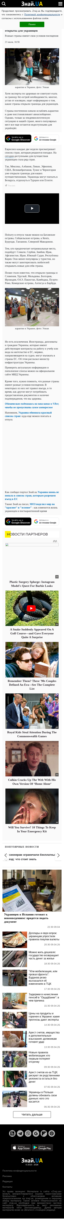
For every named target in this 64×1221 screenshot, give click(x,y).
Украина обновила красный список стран (28, 414)
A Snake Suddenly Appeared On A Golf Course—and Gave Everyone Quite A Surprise (32, 633)
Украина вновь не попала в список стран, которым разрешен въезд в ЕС (32, 495)
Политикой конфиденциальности (42, 14)
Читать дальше (32, 1114)
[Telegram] (20, 1133)
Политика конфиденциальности (19, 1170)
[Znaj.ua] (32, 4)
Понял (32, 24)
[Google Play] (42, 1147)
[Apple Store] (21, 1147)
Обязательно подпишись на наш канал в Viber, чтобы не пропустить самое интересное (32, 405)
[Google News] (36, 1133)
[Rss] (12, 1133)
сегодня (9, 156)
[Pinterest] (51, 1133)
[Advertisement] (32, 456)
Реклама (7, 1176)
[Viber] (28, 1133)
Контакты (7, 1186)
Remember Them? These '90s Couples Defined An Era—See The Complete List (32, 684)
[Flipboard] (44, 1133)
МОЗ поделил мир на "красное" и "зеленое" (30, 505)
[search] (3, 3)
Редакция (7, 1181)
